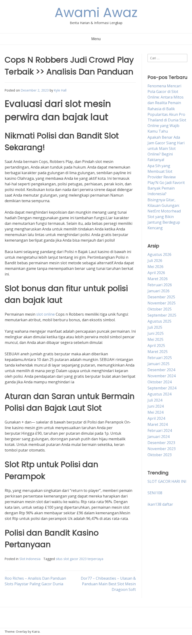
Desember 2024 (161, 369)
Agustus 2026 (159, 254)
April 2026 (156, 272)
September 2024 (162, 388)
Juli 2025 (155, 327)
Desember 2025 (161, 297)
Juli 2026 (155, 260)
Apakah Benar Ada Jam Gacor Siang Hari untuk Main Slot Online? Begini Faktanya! (166, 148)
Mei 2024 (155, 412)
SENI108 (155, 492)
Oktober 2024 (160, 382)
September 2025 (162, 315)
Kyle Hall (60, 90)
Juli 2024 (155, 400)
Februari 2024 (160, 430)
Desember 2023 (161, 442)
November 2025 (162, 303)
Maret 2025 (158, 351)
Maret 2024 (158, 424)
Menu (96, 39)
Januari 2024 (159, 436)
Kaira (36, 631)
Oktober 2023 (160, 454)
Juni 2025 (156, 333)
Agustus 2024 (159, 394)
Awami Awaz (96, 12)
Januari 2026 (159, 290)
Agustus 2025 (159, 321)
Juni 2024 (156, 406)
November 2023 (162, 448)
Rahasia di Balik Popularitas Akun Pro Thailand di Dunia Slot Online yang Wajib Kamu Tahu (167, 120)
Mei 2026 (155, 266)
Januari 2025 (159, 363)
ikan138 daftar (160, 504)
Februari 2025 (160, 357)
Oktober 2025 (160, 309)
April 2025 (156, 345)
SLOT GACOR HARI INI (167, 481)
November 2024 (162, 375)
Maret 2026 (158, 278)
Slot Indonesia (30, 559)
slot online (45, 314)
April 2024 (156, 418)
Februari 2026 (160, 284)
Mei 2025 (155, 339)
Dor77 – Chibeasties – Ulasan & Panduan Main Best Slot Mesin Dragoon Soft (108, 584)
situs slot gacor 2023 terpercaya (79, 559)
